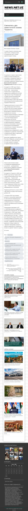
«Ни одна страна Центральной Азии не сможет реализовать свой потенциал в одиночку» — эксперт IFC (13, 269)
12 (11, 470)
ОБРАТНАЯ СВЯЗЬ (9, 481)
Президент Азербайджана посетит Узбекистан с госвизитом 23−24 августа (13, 330)
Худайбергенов (8, 261)
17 (6, 471)
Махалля (7, 241)
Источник (6, 230)
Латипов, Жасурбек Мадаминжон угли (13, 238)
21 (16, 471)
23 (21, 471)
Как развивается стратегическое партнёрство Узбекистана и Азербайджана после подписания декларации (13, 278)
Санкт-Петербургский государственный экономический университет (13, 245)
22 (19, 471)
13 (14, 470)
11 (8, 470)
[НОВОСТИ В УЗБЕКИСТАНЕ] (14, 9)
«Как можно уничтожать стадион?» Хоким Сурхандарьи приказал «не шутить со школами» (13, 313)
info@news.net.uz (10, 502)
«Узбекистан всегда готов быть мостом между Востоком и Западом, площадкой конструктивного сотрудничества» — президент (13, 415)
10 (6, 470)
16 (21, 470)
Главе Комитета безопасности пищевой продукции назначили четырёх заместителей (13, 296)
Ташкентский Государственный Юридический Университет (12, 254)
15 (19, 470)
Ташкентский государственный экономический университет (12, 250)
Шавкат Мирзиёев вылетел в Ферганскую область (13, 265)
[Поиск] (19, 2)
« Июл (6, 476)
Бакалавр (10, 234)
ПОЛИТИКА (11, 20)
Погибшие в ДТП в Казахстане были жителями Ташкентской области (12, 344)
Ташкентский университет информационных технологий (12, 258)
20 (14, 471)
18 (8, 471)
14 (16, 470)
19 (11, 471)
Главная (7, 20)
